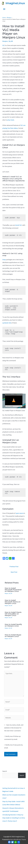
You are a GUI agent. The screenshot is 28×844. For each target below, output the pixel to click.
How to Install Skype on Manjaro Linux (13, 635)
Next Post (14, 572)
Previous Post (14, 566)
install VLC (18, 225)
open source (20, 513)
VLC (3, 45)
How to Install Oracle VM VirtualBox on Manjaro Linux (13, 613)
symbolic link (6, 323)
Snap (4, 259)
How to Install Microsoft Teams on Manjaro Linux (12, 601)
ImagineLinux (15, 3)
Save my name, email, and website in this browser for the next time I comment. (13, 728)
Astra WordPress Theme (18, 839)
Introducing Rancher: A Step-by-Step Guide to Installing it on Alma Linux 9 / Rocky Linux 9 (13, 818)
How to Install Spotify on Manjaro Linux (13, 625)
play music (10, 120)
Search (4, 771)
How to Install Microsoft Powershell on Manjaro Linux (13, 589)
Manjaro (5, 41)
